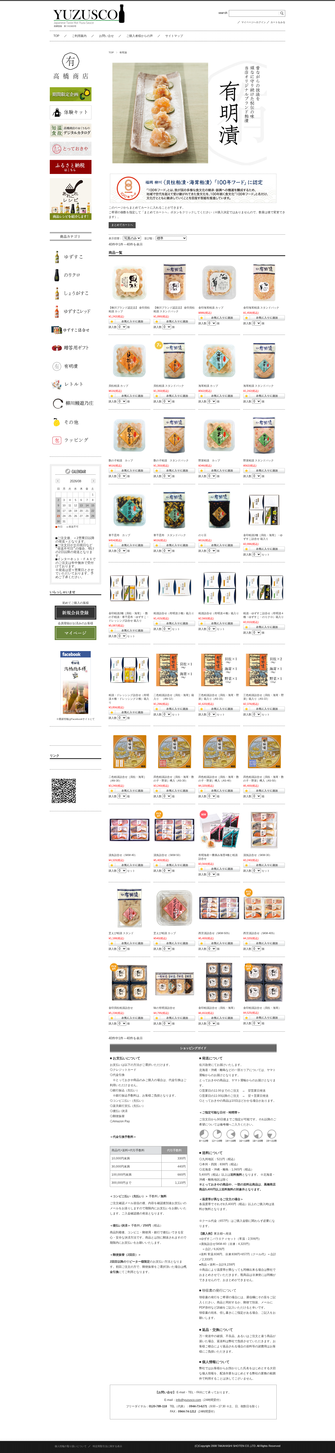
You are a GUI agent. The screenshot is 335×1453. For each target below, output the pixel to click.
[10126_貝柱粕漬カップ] (129, 361)
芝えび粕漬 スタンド (121, 933)
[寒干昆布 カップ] (129, 510)
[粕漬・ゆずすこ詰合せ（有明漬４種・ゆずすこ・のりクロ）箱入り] (264, 588)
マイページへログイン (253, 22)
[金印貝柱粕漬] (129, 282)
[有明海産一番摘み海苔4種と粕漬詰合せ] (219, 830)
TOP (56, 36)
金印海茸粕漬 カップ (210, 307)
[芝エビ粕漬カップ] (174, 908)
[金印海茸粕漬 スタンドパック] (264, 282)
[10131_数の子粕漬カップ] (129, 435)
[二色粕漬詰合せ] (174, 670)
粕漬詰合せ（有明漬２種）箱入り (174, 613)
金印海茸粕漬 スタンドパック (261, 307)
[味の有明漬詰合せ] (174, 983)
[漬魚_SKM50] (174, 830)
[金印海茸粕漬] (219, 282)
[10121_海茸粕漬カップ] (219, 361)
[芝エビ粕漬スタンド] (129, 908)
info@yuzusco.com (188, 1400)
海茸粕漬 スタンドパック (258, 385)
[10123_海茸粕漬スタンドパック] (264, 361)
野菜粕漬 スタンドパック (258, 460)
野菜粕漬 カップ (209, 460)
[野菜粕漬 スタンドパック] (264, 435)
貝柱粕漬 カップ (118, 385)
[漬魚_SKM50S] (219, 908)
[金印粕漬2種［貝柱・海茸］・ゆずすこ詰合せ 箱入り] (264, 510)
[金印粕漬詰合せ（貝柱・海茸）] (219, 983)
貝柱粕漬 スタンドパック (169, 385)
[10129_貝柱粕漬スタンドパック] (174, 361)
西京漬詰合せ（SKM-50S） (214, 933)
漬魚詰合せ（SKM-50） (168, 855)
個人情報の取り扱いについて (71, 1446)
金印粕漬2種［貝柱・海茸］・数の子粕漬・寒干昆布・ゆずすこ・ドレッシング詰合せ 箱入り (129, 617)
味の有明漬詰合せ (164, 1007)
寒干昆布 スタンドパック (170, 535)
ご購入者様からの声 (139, 36)
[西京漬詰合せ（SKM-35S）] (264, 908)
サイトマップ (174, 36)
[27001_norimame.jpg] (219, 510)
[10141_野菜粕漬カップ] (219, 435)
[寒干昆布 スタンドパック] (174, 510)
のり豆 (202, 535)
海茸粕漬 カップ (208, 385)
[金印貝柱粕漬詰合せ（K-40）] (129, 983)
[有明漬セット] (129, 588)
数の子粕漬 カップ (121, 460)
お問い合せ (106, 36)
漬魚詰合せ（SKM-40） (123, 855)
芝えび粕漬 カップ (165, 933)
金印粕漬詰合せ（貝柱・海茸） (217, 1007)
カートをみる (278, 22)
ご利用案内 (79, 36)
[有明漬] (129, 752)
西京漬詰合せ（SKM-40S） (259, 933)
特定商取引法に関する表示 (107, 1446)
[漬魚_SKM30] (264, 830)
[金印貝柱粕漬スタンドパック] (174, 282)
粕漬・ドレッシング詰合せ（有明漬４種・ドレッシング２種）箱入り (129, 699)
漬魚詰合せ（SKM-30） (257, 855)
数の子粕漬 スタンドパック (171, 460)
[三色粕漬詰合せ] (264, 670)
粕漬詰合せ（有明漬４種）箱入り (218, 613)
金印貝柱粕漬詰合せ (121, 1007)
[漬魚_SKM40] (129, 830)
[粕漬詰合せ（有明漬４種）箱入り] (219, 588)
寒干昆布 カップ (119, 535)
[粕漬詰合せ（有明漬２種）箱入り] (174, 588)
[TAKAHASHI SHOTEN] (89, 27)
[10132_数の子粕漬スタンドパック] (174, 435)
